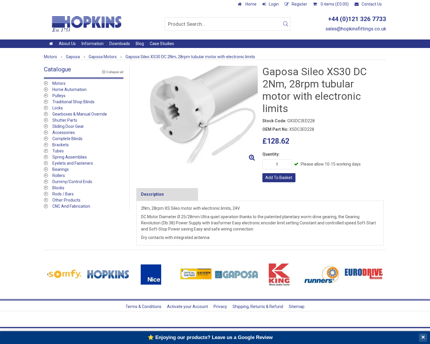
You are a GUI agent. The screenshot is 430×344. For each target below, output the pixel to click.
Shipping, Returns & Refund (258, 306)
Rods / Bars (63, 194)
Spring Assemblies (69, 157)
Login (274, 4)
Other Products (66, 200)
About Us (67, 43)
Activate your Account (187, 306)
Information (93, 43)
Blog (140, 43)
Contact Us (372, 4)
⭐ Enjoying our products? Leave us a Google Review (210, 337)
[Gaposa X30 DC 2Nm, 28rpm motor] (197, 115)
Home (251, 4)
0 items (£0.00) (334, 4)
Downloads (119, 43)
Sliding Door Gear (68, 126)
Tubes (58, 151)
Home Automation (69, 89)
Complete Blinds (67, 138)
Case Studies (162, 43)
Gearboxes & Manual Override (79, 114)
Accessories (63, 132)
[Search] (285, 24)
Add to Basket (278, 177)
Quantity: (271, 154)
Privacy (220, 306)
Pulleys (59, 95)
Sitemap (297, 306)
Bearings (60, 169)
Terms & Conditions (143, 306)
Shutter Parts (64, 120)
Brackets (60, 144)
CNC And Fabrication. (71, 206)
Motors (59, 83)
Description (152, 194)
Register (299, 4)
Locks (57, 108)
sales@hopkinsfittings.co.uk (356, 29)
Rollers (58, 175)
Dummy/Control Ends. (72, 181)
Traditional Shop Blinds (73, 101)
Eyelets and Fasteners (72, 163)
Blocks (58, 187)
